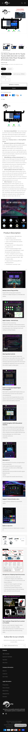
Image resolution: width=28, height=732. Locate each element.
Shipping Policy (6, 693)
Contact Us (5, 673)
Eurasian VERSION (6, 74)
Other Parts (5, 662)
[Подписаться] (23, 645)
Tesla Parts (5, 659)
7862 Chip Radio (6, 653)
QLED (3, 68)
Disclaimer (5, 696)
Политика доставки (9, 726)
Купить (14, 88)
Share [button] (3, 99)
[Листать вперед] (26, 47)
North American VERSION (19, 74)
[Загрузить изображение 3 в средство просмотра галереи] (21, 47)
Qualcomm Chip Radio (7, 656)
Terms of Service (6, 687)
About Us (5, 670)
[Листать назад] (1, 47)
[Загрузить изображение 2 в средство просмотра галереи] (14, 47)
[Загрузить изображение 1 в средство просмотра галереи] (6, 47)
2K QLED (10, 68)
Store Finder (5, 676)
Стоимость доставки (4, 64)
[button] (2, 3)
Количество (3, 76)
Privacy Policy (5, 684)
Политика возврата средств (16, 722)
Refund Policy (5, 690)
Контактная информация (18, 726)
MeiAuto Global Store (12, 721)
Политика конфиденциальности (10, 724)
